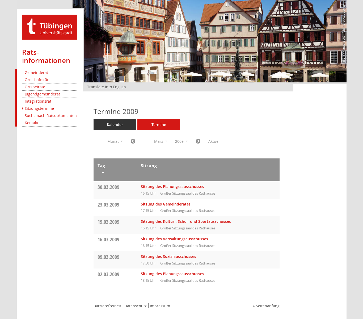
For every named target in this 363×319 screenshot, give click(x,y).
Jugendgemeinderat (42, 93)
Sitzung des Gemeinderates (166, 204)
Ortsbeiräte (35, 86)
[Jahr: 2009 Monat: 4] (198, 141)
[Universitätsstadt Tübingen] (49, 26)
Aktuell (214, 141)
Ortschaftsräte (37, 79)
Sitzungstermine (39, 108)
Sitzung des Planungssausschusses (172, 186)
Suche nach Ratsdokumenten (51, 115)
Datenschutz (135, 305)
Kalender (115, 124)
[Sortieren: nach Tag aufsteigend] (115, 173)
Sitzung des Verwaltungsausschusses (174, 238)
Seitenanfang (268, 305)
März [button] (159, 141)
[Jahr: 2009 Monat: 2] (133, 141)
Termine (158, 124)
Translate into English (106, 86)
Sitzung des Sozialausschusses (168, 256)
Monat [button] (113, 141)
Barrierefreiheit (107, 305)
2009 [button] (180, 141)
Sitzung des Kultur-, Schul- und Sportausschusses (186, 221)
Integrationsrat (38, 101)
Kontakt (31, 122)
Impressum (160, 305)
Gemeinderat (36, 72)
